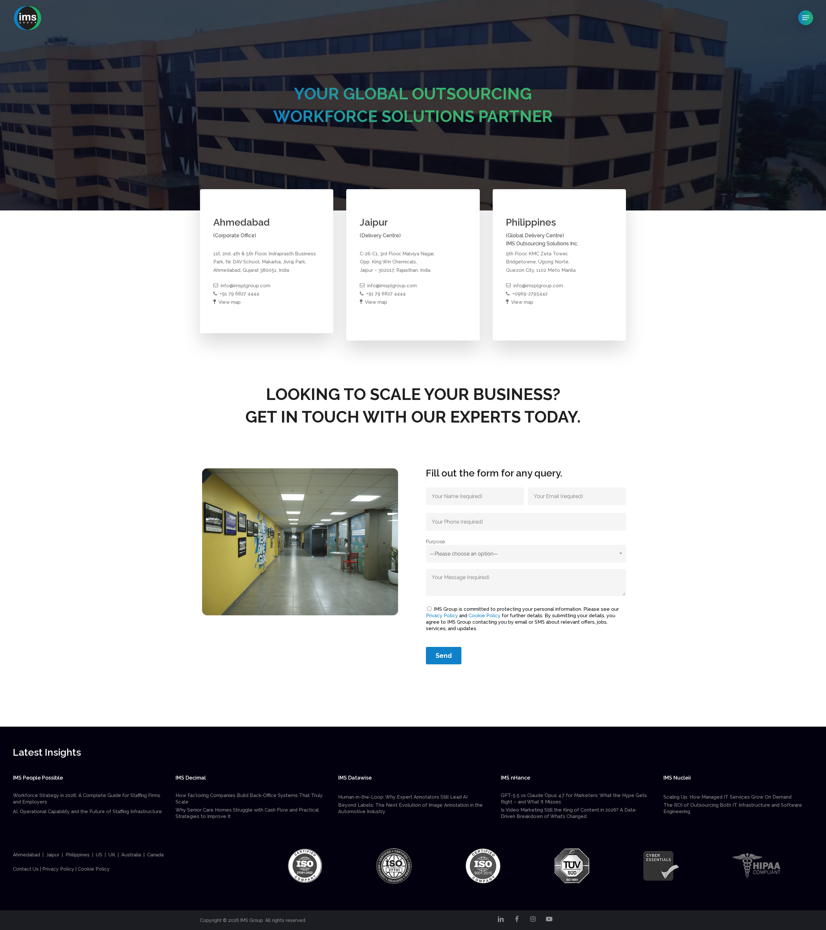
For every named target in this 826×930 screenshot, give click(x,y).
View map (229, 302)
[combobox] (526, 554)
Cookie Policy (484, 615)
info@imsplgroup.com (245, 286)
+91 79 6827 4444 (239, 294)
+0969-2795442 (530, 294)
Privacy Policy (442, 615)
